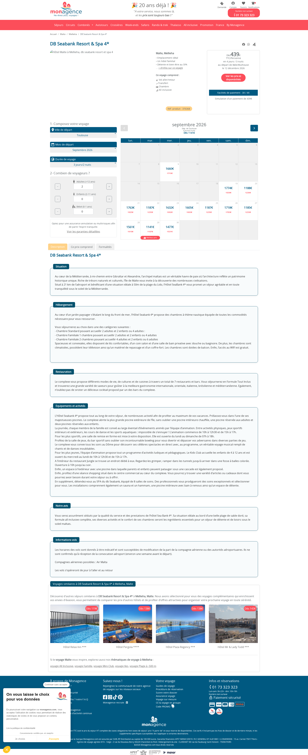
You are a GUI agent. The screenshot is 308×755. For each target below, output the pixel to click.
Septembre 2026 (82, 150)
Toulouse (82, 135)
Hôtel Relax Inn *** (74, 647)
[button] (253, 5)
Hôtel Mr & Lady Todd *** (233, 647)
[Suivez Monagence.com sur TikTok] (115, 697)
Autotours (102, 25)
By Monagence (236, 26)
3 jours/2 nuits (82, 164)
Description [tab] (58, 247)
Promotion (207, 26)
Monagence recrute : (114, 702)
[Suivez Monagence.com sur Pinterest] (120, 697)
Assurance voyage (165, 695)
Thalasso (176, 26)
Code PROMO (165, 706)
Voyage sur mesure (166, 699)
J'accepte (54, 739)
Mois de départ (62, 144)
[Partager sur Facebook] (243, 44)
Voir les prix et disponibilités (233, 78)
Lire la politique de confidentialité (20, 728)
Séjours (59, 26)
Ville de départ (61, 130)
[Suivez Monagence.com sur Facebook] (105, 697)
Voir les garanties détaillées (83, 231)
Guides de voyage (165, 685)
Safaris (146, 26)
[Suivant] (254, 128)
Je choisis (20, 739)
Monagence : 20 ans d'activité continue (71, 713)
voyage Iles (121, 666)
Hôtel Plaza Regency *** (180, 647)
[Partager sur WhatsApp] (248, 44)
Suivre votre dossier (166, 692)
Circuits (70, 25)
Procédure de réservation (169, 689)
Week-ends (132, 25)
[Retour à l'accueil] (66, 9)
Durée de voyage (63, 159)
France (220, 26)
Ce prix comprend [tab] (82, 247)
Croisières (117, 25)
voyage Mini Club (104, 666)
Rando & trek (160, 26)
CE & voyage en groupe (168, 702)
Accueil (53, 34)
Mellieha (73, 34)
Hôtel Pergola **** (127, 647)
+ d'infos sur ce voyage (170, 67)
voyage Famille (83, 666)
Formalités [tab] (105, 247)
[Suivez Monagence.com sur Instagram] (110, 697)
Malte (62, 34)
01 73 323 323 (223, 687)
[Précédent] (124, 128)
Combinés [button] (84, 25)
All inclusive (191, 26)
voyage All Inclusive (61, 666)
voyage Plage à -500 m (143, 666)
